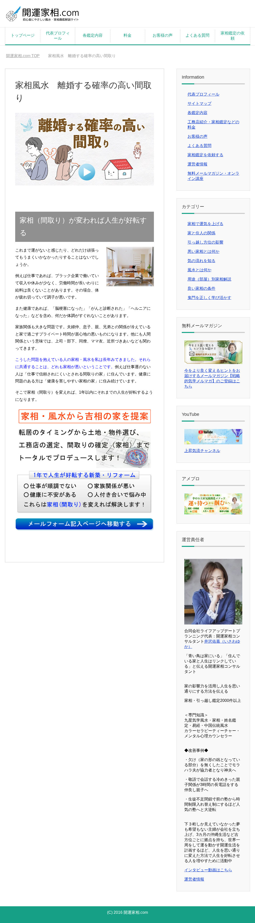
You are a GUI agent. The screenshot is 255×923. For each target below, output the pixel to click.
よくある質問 (197, 35)
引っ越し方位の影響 (205, 242)
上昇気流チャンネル (202, 451)
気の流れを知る (201, 261)
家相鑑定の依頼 (233, 35)
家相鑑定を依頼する (205, 155)
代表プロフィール (58, 35)
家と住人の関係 (201, 233)
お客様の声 (163, 35)
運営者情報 (197, 164)
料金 (127, 35)
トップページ (23, 35)
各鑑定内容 (93, 35)
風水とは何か (199, 270)
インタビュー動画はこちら (208, 870)
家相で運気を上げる (205, 224)
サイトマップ (199, 103)
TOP (23, 56)
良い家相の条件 (201, 288)
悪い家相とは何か (203, 251)
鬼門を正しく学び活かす (209, 298)
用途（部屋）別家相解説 (209, 279)
